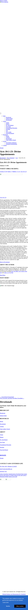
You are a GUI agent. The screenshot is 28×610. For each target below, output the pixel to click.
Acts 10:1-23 (23, 171)
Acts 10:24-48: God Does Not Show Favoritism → (12, 398)
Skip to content (3, 0)
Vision (7, 122)
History (7, 124)
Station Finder (9, 118)
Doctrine (8, 129)
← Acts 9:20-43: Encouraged (7, 397)
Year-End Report (10, 133)
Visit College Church (11, 140)
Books (7, 136)
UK (7, 130)
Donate (1, 458)
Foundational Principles (11, 128)
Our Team (8, 126)
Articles (8, 137)
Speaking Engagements (11, 144)
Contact (5, 145)
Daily (4, 116)
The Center (8, 132)
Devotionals (9, 120)
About (4, 121)
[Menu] (0, 113)
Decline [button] (8, 606)
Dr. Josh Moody (10, 125)
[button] (5, 262)
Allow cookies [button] (20, 606)
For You (11, 272)
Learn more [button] (6, 602)
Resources (5, 134)
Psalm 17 (9, 171)
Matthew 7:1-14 (16, 171)
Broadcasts (8, 117)
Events (4, 141)
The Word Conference (11, 142)
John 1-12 (6, 272)
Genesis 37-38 (3, 171)
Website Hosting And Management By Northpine (14, 594)
